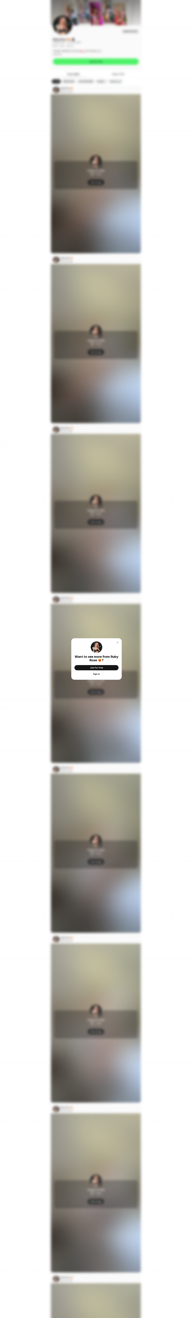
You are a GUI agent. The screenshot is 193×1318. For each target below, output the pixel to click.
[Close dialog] (117, 642)
